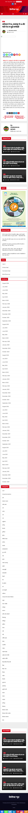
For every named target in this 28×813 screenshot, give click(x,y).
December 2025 (6, 310)
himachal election (6, 494)
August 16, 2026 (8, 743)
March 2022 (5, 423)
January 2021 (5, 471)
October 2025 (5, 317)
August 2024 (5, 355)
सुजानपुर (4, 685)
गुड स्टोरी (4, 552)
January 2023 (5, 389)
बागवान (3, 610)
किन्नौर (3, 528)
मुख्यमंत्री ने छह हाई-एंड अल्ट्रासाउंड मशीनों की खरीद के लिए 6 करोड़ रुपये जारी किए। (14, 177)
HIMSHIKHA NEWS (13, 30)
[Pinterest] (14, 55)
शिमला (3, 672)
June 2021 (5, 454)
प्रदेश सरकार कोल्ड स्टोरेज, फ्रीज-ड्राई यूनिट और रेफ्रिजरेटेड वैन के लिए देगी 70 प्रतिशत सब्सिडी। (14, 785)
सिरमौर (3, 679)
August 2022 (5, 406)
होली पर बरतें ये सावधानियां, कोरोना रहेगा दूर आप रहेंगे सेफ (9, 117)
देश (3, 579)
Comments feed (6, 271)
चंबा (3, 555)
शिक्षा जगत (4, 668)
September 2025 (6, 321)
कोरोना (3, 542)
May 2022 (4, 416)
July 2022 (4, 410)
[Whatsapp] (7, 55)
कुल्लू (3, 535)
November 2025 (6, 314)
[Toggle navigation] (13, 14)
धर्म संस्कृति (4, 590)
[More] (19, 55)
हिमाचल (3, 21)
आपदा (3, 511)
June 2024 (5, 362)
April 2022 (5, 420)
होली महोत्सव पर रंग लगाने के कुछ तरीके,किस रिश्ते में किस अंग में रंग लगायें (19, 117)
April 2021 (4, 461)
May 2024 (4, 365)
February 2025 (6, 341)
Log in (3, 264)
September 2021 (6, 444)
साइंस (3, 675)
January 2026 (5, 307)
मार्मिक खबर (4, 638)
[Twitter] (9, 55)
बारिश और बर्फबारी (5, 614)
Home (14, 807)
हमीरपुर (3, 703)
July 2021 (4, 451)
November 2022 (6, 396)
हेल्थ (3, 720)
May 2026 (4, 293)
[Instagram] (17, 55)
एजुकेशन (4, 521)
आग (3, 507)
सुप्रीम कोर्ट (4, 689)
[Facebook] (4, 55)
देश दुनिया (4, 583)
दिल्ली (3, 576)
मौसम (3, 641)
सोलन (3, 692)
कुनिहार (3, 531)
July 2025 (4, 327)
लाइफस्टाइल (4, 651)
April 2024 (5, 368)
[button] (23, 13)
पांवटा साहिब (4, 603)
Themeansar (13, 804)
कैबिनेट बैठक (4, 538)
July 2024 (4, 358)
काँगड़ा (3, 525)
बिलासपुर (4, 617)
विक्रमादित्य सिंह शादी (6, 661)
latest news (5, 501)
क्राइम (3, 545)
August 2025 (5, 324)
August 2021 (5, 447)
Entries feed (5, 267)
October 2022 (5, 399)
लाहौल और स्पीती (5, 655)
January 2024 (6, 379)
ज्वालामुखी (4, 569)
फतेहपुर (3, 607)
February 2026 (6, 303)
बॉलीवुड (3, 620)
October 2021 (5, 440)
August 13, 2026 (8, 758)
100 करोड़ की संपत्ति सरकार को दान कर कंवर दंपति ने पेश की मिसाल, (13, 162)
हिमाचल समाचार (5, 716)
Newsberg (22, 802)
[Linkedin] (12, 55)
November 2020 (6, 478)
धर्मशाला (3, 593)
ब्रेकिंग (3, 624)
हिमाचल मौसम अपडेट (6, 713)
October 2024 (5, 351)
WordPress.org (6, 274)
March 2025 (5, 338)
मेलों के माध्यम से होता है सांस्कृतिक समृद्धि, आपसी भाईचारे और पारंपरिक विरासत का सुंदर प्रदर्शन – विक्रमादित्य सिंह (13, 149)
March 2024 (5, 372)
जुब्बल (3, 566)
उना (3, 514)
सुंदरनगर (4, 682)
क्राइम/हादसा (5, 549)
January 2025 (5, 345)
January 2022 (5, 430)
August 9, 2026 (8, 773)
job (3, 497)
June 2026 (5, 290)
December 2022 (6, 392)
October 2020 (5, 481)
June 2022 (5, 413)
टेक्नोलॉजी (4, 573)
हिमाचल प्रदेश (5, 709)
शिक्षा (3, 665)
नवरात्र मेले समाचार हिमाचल (7, 596)
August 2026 (5, 283)
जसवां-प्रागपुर (5, 562)
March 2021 (5, 464)
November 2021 (6, 437)
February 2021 (6, 468)
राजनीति (4, 644)
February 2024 (6, 375)
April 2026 (5, 297)
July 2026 (4, 286)
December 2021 (6, 433)
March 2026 (5, 300)
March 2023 (5, 382)
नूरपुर (3, 600)
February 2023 (6, 386)
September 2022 (6, 403)
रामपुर (3, 648)
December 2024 (6, 348)
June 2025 (5, 331)
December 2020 (6, 475)
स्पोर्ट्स (3, 699)
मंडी (3, 631)
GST (3, 490)
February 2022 (6, 427)
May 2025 (4, 334)
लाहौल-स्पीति (4, 658)
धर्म (2, 586)
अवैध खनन (4, 504)
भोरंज (3, 627)
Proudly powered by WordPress (9, 802)
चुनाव (3, 559)
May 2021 (4, 457)
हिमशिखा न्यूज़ (14, 9)
